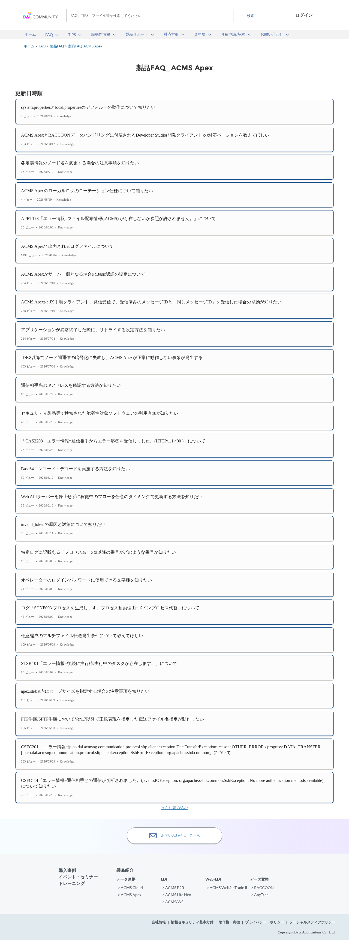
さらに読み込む (174, 808)
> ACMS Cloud (130, 887)
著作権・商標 (229, 922)
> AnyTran (260, 894)
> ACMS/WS (172, 901)
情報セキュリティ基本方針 (192, 922)
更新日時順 (29, 93)
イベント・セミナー (78, 876)
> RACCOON (262, 887)
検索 (250, 15)
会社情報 (159, 922)
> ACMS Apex (129, 894)
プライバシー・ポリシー (264, 922)
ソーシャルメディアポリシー (312, 922)
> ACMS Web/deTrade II (227, 887)
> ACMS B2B (173, 887)
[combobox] (167, 15)
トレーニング (72, 883)
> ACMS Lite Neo (176, 894)
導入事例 (67, 870)
